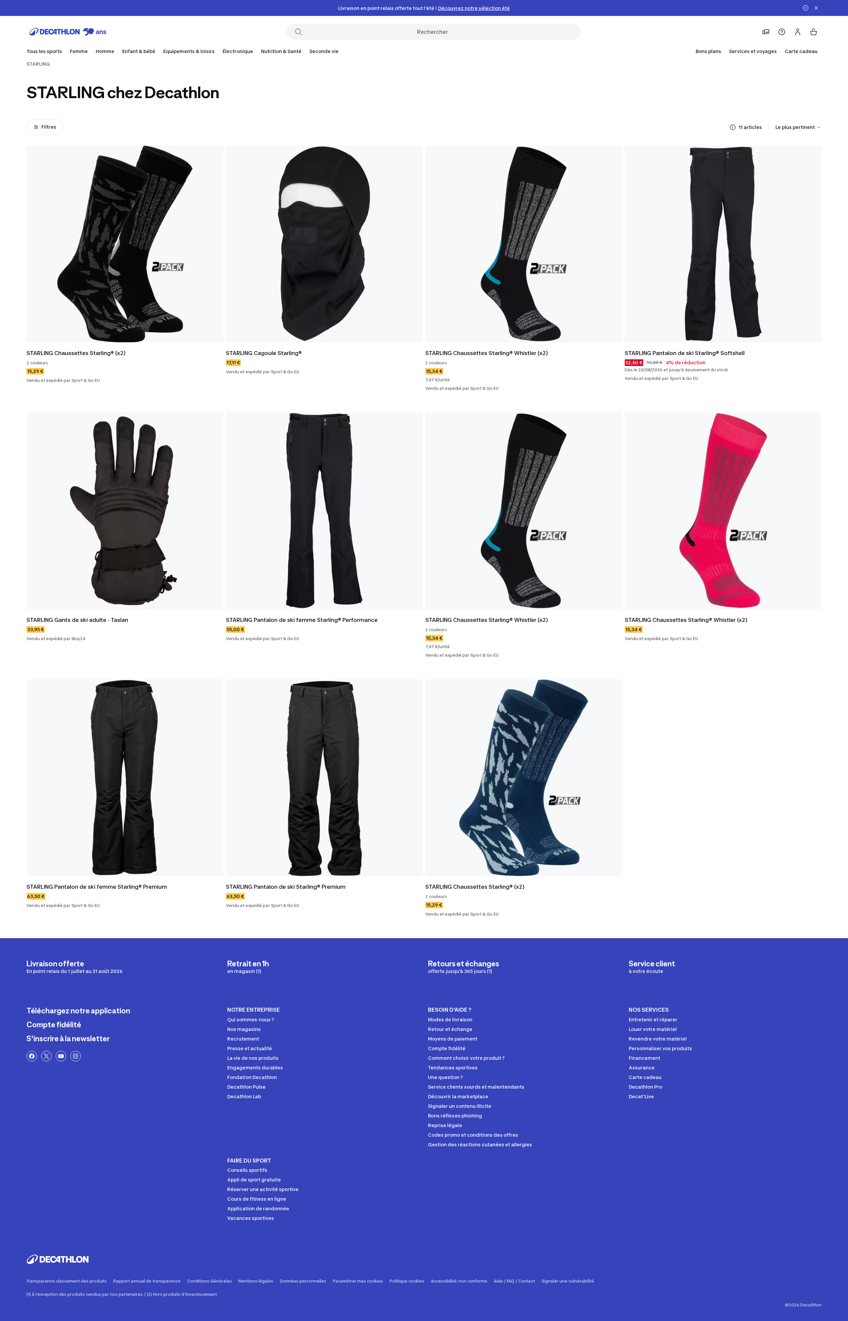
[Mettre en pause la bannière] (805, 8)
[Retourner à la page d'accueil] (67, 32)
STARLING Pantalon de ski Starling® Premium (285, 886)
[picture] (124, 244)
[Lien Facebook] (31, 1056)
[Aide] (782, 32)
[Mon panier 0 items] (814, 32)
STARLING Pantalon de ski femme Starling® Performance (302, 620)
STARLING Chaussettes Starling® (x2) (76, 353)
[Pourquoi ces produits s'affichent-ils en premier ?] (732, 127)
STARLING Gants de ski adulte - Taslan (77, 620)
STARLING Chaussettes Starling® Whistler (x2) (486, 353)
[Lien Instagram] (75, 1056)
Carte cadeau (801, 51)
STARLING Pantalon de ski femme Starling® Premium (96, 886)
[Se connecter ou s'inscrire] (798, 32)
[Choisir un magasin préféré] (766, 32)
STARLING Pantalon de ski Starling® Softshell (685, 353)
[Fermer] (816, 8)
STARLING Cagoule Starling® (264, 353)
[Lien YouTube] (61, 1056)
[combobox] (798, 127)
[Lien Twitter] (46, 1056)
